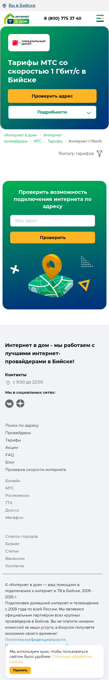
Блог (10, 462)
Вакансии (15, 558)
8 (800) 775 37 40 (62, 18)
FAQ (9, 454)
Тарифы (13, 440)
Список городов (21, 536)
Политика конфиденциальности (35, 639)
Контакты (14, 565)
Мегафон (14, 517)
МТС (9, 488)
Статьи (12, 551)
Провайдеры (18, 432)
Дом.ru (12, 510)
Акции (11, 447)
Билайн (12, 480)
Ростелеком (17, 495)
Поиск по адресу (22, 425)
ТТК (9, 502)
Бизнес (12, 543)
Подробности (52, 112)
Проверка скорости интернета (35, 469)
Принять (20, 670)
